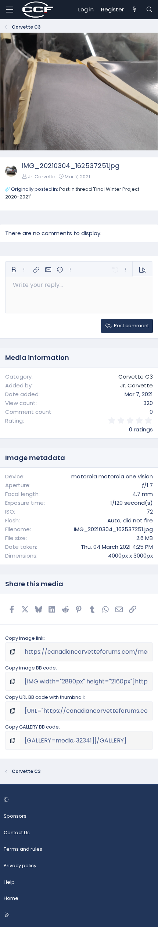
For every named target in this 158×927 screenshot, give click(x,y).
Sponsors (15, 816)
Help (9, 882)
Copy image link (24, 638)
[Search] (149, 9)
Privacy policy (20, 865)
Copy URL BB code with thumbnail (44, 697)
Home (11, 898)
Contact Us (17, 832)
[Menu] (9, 9)
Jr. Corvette (41, 176)
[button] (13, 269)
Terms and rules (23, 849)
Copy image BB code (30, 667)
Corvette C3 (135, 376)
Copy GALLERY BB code (32, 726)
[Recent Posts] (135, 9)
